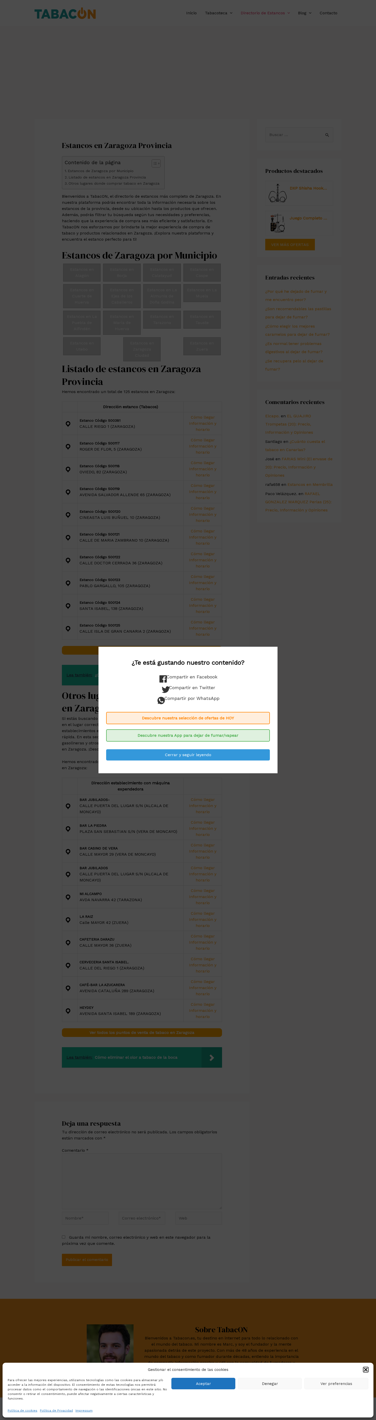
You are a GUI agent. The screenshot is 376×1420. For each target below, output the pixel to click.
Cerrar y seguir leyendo (188, 754)
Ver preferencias (336, 1383)
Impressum (84, 1410)
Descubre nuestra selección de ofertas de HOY (188, 717)
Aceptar (203, 1383)
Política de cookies (22, 1410)
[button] (365, 1369)
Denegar (270, 1383)
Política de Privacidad (56, 1410)
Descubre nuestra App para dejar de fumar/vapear (188, 735)
